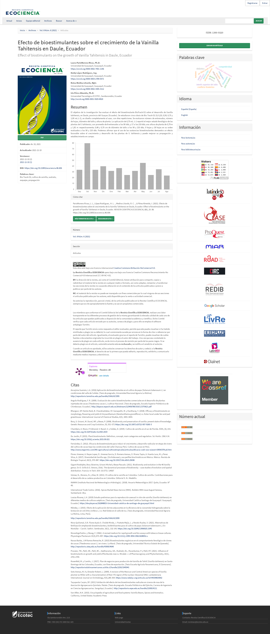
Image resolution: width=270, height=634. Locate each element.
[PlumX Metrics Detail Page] (79, 371)
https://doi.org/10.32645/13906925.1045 (135, 528)
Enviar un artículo (215, 45)
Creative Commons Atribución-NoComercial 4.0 (134, 268)
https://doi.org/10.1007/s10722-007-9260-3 (133, 424)
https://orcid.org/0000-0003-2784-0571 (87, 78)
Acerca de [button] (70, 20)
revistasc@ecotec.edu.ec (198, 622)
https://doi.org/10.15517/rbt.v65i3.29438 (117, 460)
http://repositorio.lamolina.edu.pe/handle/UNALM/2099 (95, 518)
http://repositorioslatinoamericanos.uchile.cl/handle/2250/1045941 (100, 567)
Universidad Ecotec (123, 622)
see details (104, 375)
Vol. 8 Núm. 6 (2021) (48, 30)
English (184, 115)
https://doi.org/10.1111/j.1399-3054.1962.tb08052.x (126, 536)
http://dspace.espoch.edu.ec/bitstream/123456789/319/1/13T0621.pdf (121, 406)
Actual (9, 20)
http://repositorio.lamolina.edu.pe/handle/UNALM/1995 (95, 396)
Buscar (59, 20)
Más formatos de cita (84, 219)
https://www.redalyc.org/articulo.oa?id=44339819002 (139, 577)
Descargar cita (104, 219)
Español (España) (189, 109)
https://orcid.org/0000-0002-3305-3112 (87, 89)
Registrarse (252, 3)
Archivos (48, 20)
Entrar (265, 3)
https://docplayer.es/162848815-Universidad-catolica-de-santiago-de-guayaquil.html (117, 503)
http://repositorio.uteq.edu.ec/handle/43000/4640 (92, 546)
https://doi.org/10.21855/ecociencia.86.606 (43, 168)
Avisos (19, 20)
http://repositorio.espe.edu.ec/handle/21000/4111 (135, 588)
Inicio (22, 30)
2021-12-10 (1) (26, 162)
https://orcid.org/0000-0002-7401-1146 (87, 68)
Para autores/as (188, 143)
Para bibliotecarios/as (190, 149)
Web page (119, 617)
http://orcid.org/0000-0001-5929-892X (87, 99)
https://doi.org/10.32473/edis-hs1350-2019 (89, 431)
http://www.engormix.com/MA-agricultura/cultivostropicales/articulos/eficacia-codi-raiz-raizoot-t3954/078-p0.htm (121, 449)
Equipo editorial (33, 20)
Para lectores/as (188, 137)
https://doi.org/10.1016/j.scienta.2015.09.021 (90, 439)
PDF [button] (42, 137)
